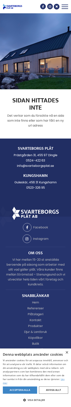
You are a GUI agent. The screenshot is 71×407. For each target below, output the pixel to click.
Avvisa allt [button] (53, 390)
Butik (35, 343)
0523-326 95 (35, 187)
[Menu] (65, 7)
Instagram (40, 239)
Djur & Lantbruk (35, 332)
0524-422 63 (35, 160)
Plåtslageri (35, 314)
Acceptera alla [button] (20, 390)
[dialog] (35, 377)
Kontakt (35, 320)
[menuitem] (65, 7)
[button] (35, 400)
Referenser (35, 308)
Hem (35, 302)
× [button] (66, 352)
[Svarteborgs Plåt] (12, 6)
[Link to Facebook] (43, 6)
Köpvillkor (35, 338)
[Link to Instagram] (50, 6)
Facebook (40, 227)
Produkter (35, 326)
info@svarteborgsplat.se (35, 166)
